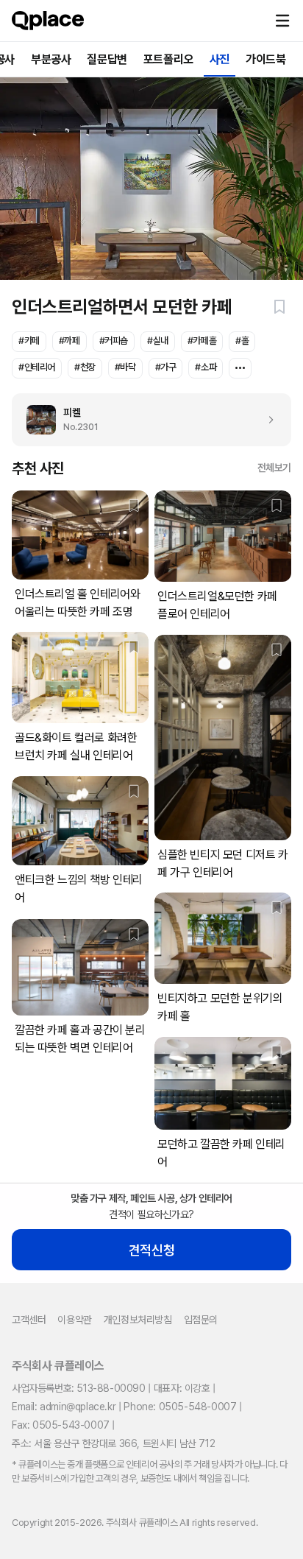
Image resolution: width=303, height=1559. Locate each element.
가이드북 (265, 59)
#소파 (205, 367)
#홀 (242, 340)
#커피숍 (113, 340)
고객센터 (29, 1320)
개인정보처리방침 (138, 1320)
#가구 (166, 367)
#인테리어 (36, 367)
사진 (219, 59)
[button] (282, 20)
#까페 (69, 340)
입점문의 (201, 1320)
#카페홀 (202, 340)
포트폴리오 (168, 59)
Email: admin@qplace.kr (63, 1406)
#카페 (29, 340)
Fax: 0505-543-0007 (61, 1425)
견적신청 (151, 1250)
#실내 (157, 340)
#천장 (85, 367)
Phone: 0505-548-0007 (180, 1406)
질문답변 (106, 59)
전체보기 (274, 468)
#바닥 (125, 367)
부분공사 (51, 59)
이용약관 (74, 1320)
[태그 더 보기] (240, 368)
